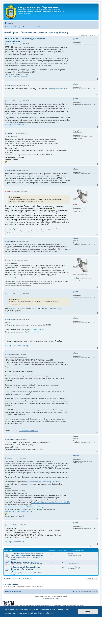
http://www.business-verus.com (16, 77)
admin (75, 204)
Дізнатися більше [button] (46, 613)
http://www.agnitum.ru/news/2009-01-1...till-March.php (24, 507)
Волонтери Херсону (19, 573)
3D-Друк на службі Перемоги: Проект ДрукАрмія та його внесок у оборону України (25, 569)
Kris (12, 563)
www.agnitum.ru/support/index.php (17, 511)
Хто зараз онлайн (10, 584)
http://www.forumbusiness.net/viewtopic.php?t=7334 (42, 482)
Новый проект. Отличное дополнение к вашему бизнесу (35, 32)
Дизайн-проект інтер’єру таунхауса (24, 562)
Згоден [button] (88, 612)
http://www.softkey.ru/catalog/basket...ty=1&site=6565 (50, 502)
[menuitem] (9, 23)
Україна (13, 574)
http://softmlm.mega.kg (33, 332)
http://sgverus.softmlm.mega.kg (16, 346)
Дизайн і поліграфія (36, 563)
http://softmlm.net (37, 329)
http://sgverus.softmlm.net (58, 89)
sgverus (75, 38)
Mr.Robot (16, 557)
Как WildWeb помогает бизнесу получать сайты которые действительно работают (27, 555)
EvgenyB (76, 131)
